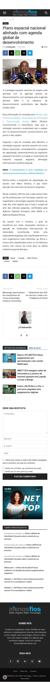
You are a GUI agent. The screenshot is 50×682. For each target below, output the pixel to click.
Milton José (8, 567)
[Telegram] (30, 53)
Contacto (33, 671)
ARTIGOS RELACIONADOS (15, 348)
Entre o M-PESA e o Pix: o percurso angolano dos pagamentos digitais (30, 389)
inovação (21, 258)
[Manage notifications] (5, 677)
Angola (11, 19)
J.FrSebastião (10, 47)
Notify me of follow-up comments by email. (23, 468)
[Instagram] (18, 661)
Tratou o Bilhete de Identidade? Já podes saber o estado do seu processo (22, 536)
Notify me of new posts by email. (19, 471)
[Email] (23, 53)
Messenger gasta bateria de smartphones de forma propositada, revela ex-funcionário (14, 296)
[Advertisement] (26, 4)
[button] (4, 12)
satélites (15, 261)
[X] (11, 53)
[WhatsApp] (17, 53)
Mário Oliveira (32, 258)
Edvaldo (7, 579)
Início (5, 19)
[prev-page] (4, 399)
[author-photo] (25, 324)
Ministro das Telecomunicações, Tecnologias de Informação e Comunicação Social (25, 118)
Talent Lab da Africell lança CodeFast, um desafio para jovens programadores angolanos (24, 570)
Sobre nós (23, 671)
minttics (6, 261)
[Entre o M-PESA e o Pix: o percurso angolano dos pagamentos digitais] (9, 389)
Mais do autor (35, 348)
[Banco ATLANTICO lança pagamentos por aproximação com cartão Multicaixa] (9, 358)
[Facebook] (5, 53)
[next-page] (8, 399)
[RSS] (25, 661)
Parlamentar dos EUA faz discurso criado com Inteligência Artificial (36, 295)
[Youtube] (39, 661)
